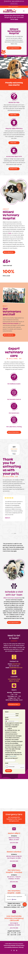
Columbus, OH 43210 (14, 878)
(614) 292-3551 (14, 881)
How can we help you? (11, 758)
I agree (10, 728)
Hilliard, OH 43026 (14, 681)
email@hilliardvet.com (19, 1)
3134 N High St (14, 923)
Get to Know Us (8, 335)
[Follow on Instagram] (14, 950)
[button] (25, 904)
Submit (8, 770)
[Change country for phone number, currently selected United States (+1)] (6, 721)
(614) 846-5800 (14, 861)
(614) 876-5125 (8, 1)
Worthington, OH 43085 (14, 858)
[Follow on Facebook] (11, 950)
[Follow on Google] (17, 950)
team (9, 233)
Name (7, 712)
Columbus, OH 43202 (14, 925)
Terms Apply (14, 19)
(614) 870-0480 (14, 842)
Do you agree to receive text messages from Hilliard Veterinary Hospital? (13, 725)
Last (17, 715)
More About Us (8, 252)
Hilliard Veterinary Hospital (10, 323)
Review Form (13, 168)
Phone (7, 719)
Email (7, 717)
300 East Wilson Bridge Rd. (14, 856)
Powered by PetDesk (9, 945)
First (17, 713)
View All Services (13, 432)
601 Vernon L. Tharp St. (14, 876)
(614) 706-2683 (14, 928)
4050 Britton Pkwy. (14, 837)
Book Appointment (13, 6)
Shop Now (13, 142)
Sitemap (21, 947)
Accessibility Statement (11, 947)
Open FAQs (13, 114)
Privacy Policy (12, 756)
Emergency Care (13, 704)
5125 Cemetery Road (14, 679)
